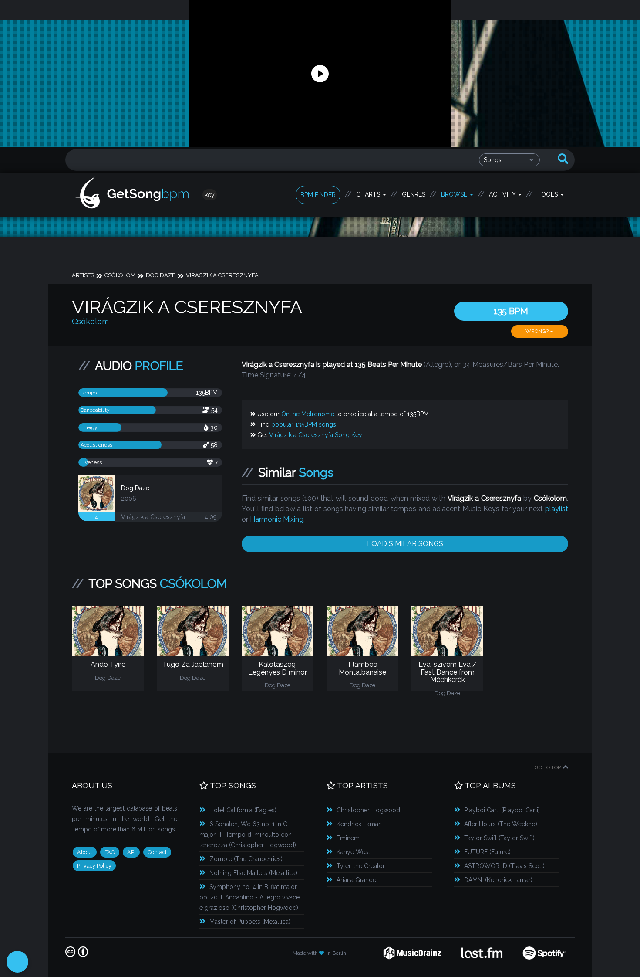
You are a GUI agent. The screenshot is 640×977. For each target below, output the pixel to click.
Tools (548, 194)
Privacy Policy (94, 865)
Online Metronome (307, 413)
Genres (413, 194)
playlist (556, 509)
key (210, 194)
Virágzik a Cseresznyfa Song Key (315, 434)
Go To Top (548, 767)
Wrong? (537, 331)
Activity (503, 194)
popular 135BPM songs (303, 424)
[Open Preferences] (17, 962)
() (242, 810)
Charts (369, 194)
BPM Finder (318, 194)
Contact (157, 852)
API (131, 852)
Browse (455, 194)
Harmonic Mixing (276, 519)
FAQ (109, 852)
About (84, 852)
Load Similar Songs (405, 543)
